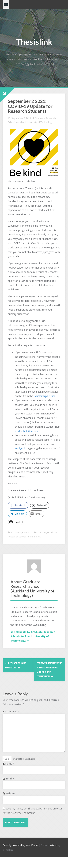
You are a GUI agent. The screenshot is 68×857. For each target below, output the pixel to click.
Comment (12, 711)
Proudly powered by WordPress (20, 845)
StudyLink (20, 448)
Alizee (53, 845)
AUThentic (15, 532)
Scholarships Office (44, 396)
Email (10, 778)
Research (27, 532)
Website (10, 793)
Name (9, 763)
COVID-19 (41, 532)
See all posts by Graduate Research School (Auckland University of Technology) (32, 636)
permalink (35, 536)
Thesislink (34, 41)
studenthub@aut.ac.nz (27, 431)
